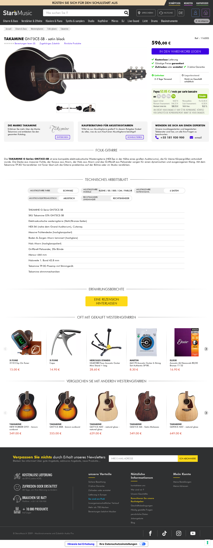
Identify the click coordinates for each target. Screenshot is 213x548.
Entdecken (62, 137)
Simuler (202, 96)
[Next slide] (206, 349)
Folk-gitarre (52, 28)
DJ (123, 21)
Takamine (64, 28)
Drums (154, 21)
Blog (133, 522)
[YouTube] (193, 533)
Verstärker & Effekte (32, 21)
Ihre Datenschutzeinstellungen (118, 544)
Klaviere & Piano (54, 21)
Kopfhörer (103, 21)
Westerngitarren (37, 28)
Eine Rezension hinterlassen (106, 301)
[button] (62, 108)
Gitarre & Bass (11, 21)
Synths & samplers (75, 21)
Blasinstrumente (169, 21)
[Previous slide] (5, 349)
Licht (145, 21)
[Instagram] (179, 533)
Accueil (8, 28)
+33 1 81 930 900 (38, 501)
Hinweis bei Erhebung (81, 544)
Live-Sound (134, 21)
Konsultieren (135, 137)
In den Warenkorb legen (180, 51)
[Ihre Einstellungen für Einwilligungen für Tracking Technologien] (208, 543)
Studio (91, 21)
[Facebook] (150, 533)
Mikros (115, 21)
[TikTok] (164, 533)
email (198, 137)
